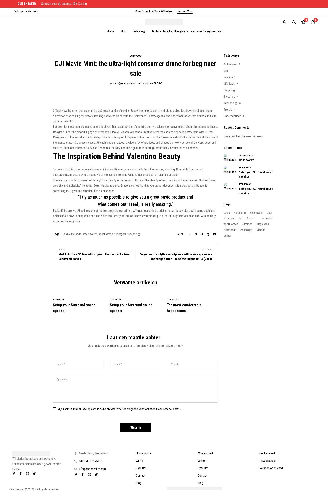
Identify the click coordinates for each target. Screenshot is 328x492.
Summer (247, 224)
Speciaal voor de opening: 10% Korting (52, 4)
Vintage (260, 230)
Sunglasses (262, 224)
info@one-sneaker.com (124, 83)
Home (110, 31)
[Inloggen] (284, 22)
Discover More (185, 11)
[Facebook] (190, 234)
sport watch (106, 234)
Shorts (251, 218)
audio (67, 234)
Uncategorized (232, 116)
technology (133, 234)
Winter (227, 235)
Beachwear (256, 213)
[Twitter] (196, 234)
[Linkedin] (202, 234)
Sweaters (229, 96)
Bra (226, 71)
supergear (120, 234)
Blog (123, 31)
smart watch (90, 234)
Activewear (230, 64)
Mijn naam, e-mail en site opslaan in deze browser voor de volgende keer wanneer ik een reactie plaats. (119, 409)
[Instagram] (27, 473)
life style (76, 234)
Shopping (229, 90)
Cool (269, 213)
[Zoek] (294, 22)
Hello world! (246, 160)
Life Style (229, 84)
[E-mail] (214, 234)
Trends (228, 109)
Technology (139, 31)
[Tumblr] (208, 234)
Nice (240, 218)
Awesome (240, 213)
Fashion (228, 77)
